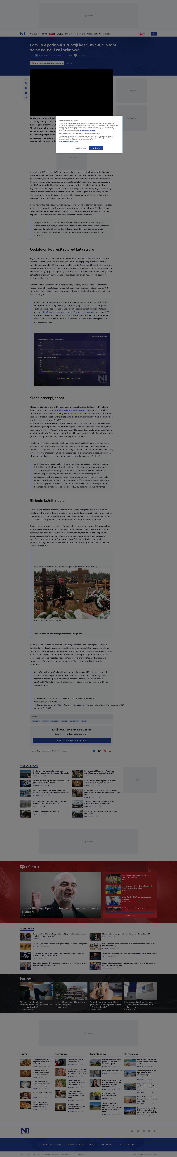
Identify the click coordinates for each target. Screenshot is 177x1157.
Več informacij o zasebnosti (87, 130)
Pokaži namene (81, 148)
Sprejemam (96, 148)
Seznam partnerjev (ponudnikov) (68, 141)
